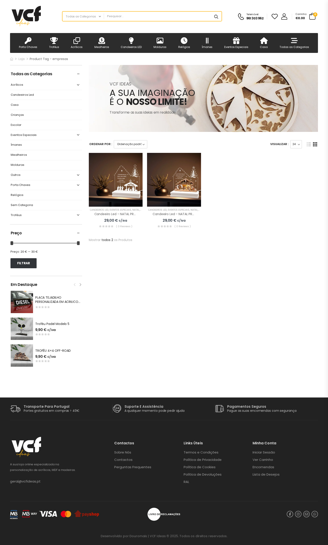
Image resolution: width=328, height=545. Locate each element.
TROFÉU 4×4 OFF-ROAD (53, 350)
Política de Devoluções (203, 474)
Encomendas (263, 467)
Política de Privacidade (203, 460)
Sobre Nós (122, 452)
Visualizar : (279, 144)
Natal (135, 210)
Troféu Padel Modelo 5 (52, 324)
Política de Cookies (200, 467)
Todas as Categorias (294, 47)
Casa (264, 47)
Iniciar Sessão (264, 452)
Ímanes (207, 47)
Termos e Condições (201, 452)
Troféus (54, 47)
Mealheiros (101, 47)
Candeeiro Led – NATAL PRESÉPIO (119, 214)
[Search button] (216, 16)
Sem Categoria (22, 205)
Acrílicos (77, 47)
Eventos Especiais (236, 47)
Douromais (138, 536)
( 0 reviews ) (124, 226)
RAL (186, 482)
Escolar (16, 125)
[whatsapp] (314, 514)
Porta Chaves (28, 47)
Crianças (17, 115)
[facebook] (290, 514)
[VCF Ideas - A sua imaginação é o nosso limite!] (27, 16)
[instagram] (298, 514)
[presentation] (75, 284)
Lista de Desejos (266, 474)
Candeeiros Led (22, 95)
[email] (306, 514)
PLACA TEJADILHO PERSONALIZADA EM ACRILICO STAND (56, 301)
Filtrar (23, 263)
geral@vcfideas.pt (25, 481)
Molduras (160, 47)
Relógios (184, 47)
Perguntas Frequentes (132, 467)
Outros (16, 175)
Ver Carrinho (263, 460)
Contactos (123, 460)
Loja (22, 59)
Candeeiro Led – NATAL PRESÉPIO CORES (183, 214)
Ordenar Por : (100, 144)
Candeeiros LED (131, 47)
